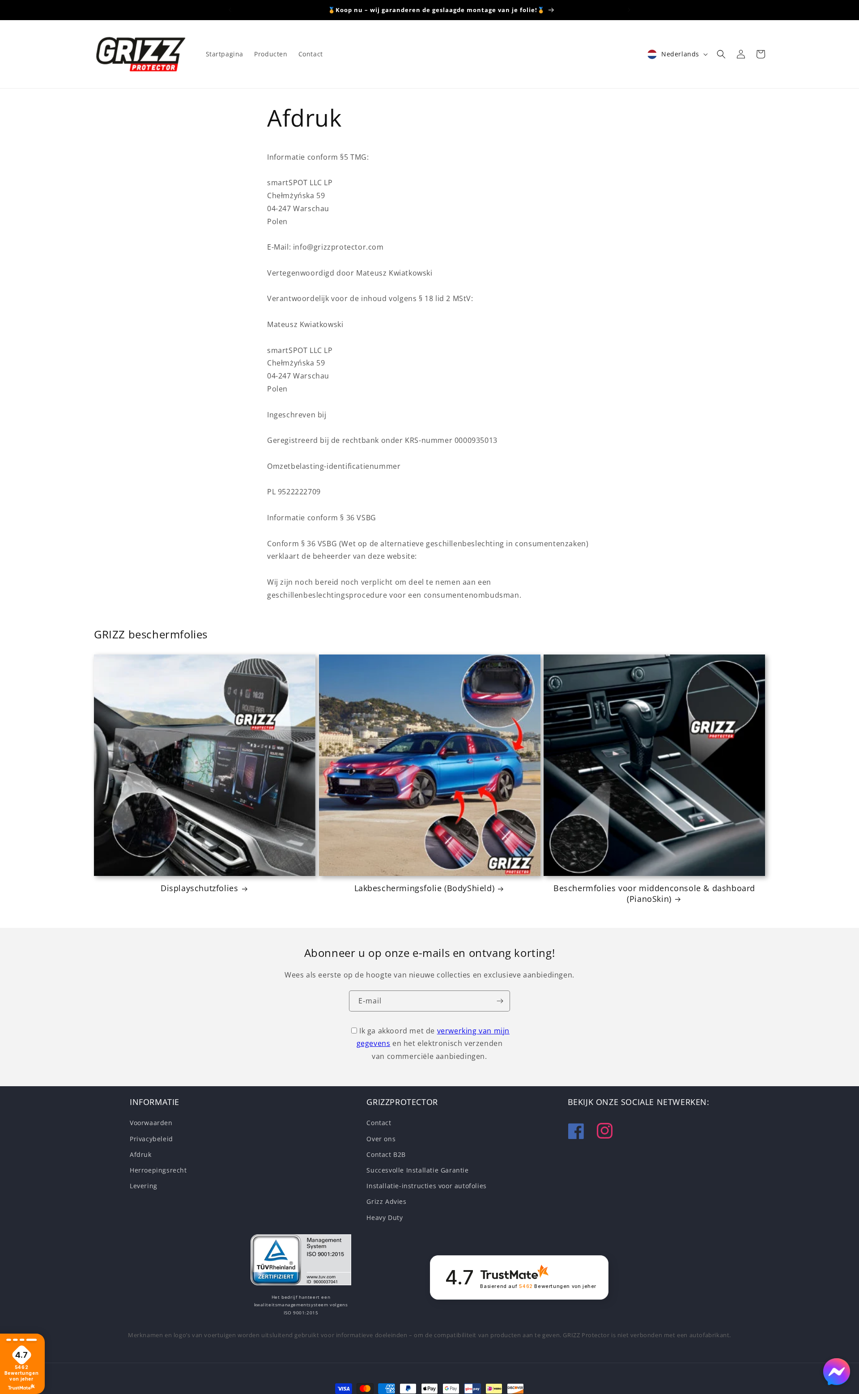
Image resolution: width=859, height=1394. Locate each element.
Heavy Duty (384, 1217)
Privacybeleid (151, 1139)
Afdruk (141, 1154)
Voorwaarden (151, 1123)
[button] (721, 54)
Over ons (380, 1139)
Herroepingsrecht (158, 1170)
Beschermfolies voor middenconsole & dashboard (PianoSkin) (654, 893)
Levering (143, 1186)
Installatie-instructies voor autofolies (426, 1186)
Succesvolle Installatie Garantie (417, 1170)
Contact (378, 1123)
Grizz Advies (386, 1202)
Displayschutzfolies (199, 888)
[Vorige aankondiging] (230, 10)
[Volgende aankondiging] (629, 10)
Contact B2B (386, 1154)
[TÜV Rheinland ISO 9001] (301, 1261)
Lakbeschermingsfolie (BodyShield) (424, 888)
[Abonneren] (500, 1001)
